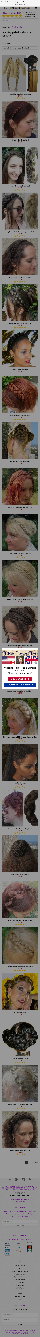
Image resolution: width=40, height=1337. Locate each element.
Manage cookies (20, 4)
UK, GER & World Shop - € (20, 685)
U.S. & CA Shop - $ (20, 679)
